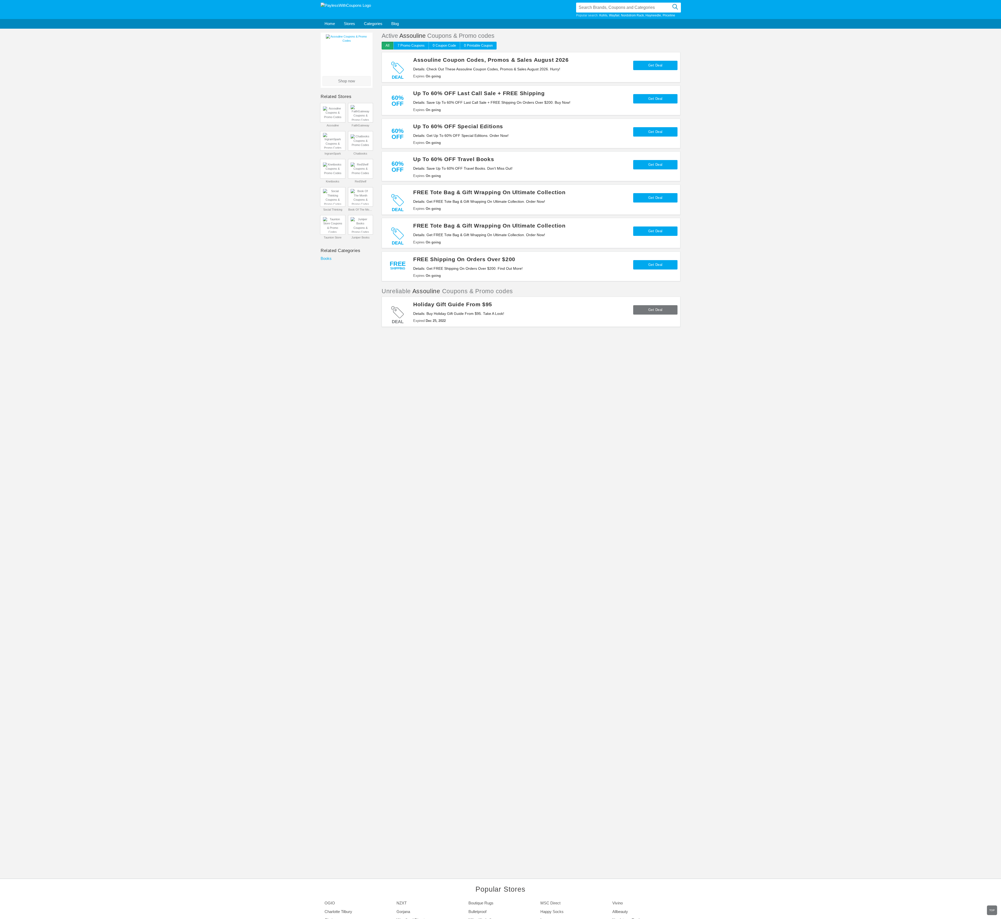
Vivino (617, 903)
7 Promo (411, 45)
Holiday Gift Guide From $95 (452, 304)
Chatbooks (360, 153)
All (387, 45)
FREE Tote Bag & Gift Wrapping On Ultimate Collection (489, 192)
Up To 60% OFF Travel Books (453, 159)
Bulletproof (477, 911)
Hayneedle (653, 15)
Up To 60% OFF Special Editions (458, 126)
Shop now (346, 81)
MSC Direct (550, 903)
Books (326, 258)
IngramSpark (333, 153)
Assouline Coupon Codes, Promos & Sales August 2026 (491, 60)
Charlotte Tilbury (338, 911)
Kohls (603, 15)
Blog (395, 23)
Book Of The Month (360, 209)
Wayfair (614, 15)
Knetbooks (332, 181)
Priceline (669, 15)
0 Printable (478, 45)
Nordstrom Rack (632, 15)
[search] (675, 8)
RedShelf (360, 181)
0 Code (444, 45)
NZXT (401, 903)
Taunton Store (332, 237)
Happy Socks (552, 911)
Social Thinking (332, 209)
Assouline (333, 125)
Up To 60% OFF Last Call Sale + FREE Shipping (479, 93)
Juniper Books (360, 237)
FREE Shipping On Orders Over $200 (464, 259)
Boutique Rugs (480, 903)
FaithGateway (360, 125)
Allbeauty (620, 911)
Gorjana (403, 911)
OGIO (330, 903)
